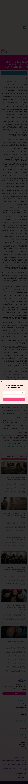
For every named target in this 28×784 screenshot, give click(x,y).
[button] (1, 382)
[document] (14, 392)
